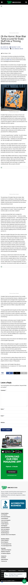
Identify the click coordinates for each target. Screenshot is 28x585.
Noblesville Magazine (5, 527)
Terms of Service (12, 570)
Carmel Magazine (4, 518)
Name (3, 409)
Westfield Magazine (5, 532)
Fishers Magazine (4, 522)
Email (2, 416)
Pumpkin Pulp (8, 59)
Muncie (21, 48)
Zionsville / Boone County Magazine (8, 534)
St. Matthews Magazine (5, 553)
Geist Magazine (4, 525)
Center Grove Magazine (5, 520)
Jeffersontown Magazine (6, 549)
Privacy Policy (21, 570)
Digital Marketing (4, 559)
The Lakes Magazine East (6, 543)
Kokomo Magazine (5, 540)
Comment (3, 390)
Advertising (3, 557)
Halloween (16, 48)
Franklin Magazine (4, 523)
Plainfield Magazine (5, 531)
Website (3, 422)
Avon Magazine (4, 514)
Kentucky (3, 548)
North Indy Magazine (5, 529)
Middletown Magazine (5, 551)
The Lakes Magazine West (6, 545)
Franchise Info (4, 561)
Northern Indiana (5, 538)
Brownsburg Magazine (5, 516)
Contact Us (3, 556)
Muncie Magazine (4, 542)
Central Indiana (4, 513)
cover (12, 48)
